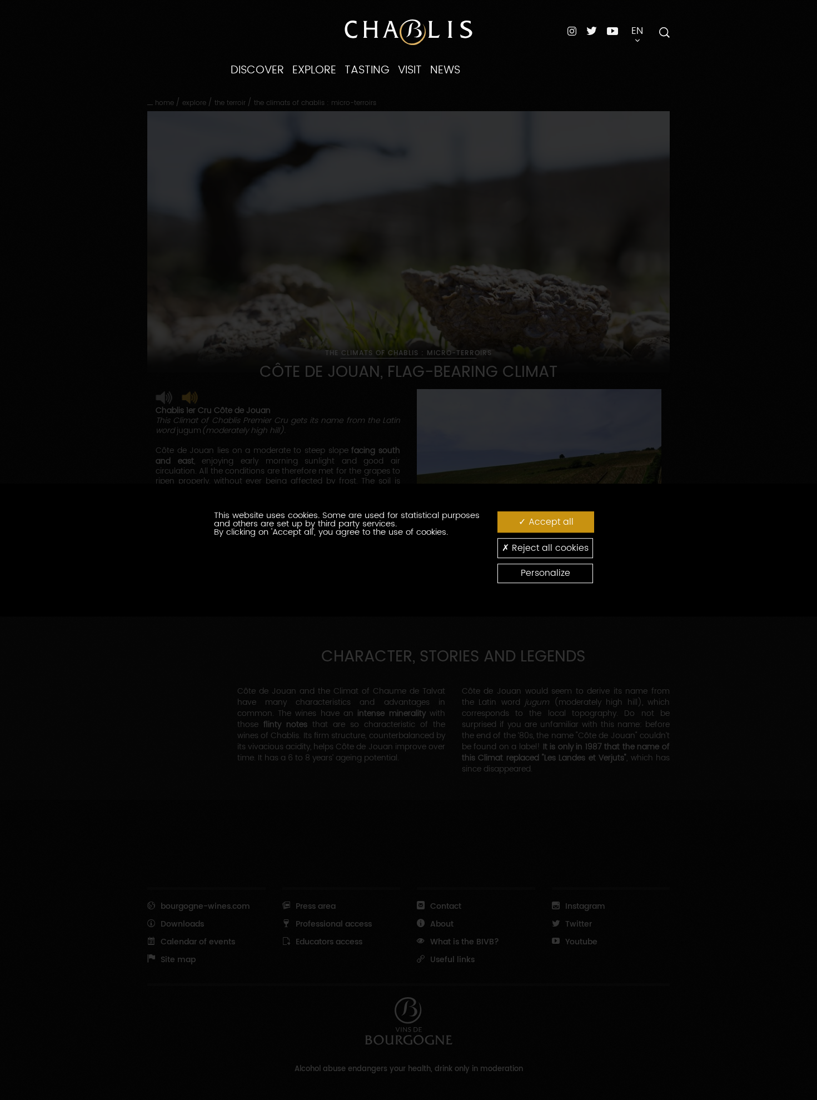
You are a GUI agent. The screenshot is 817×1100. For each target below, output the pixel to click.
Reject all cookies (549, 548)
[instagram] (571, 31)
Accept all (550, 521)
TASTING (367, 70)
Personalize (545, 573)
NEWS (445, 70)
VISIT (410, 70)
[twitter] (591, 31)
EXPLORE (314, 70)
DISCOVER (257, 70)
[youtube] (612, 30)
